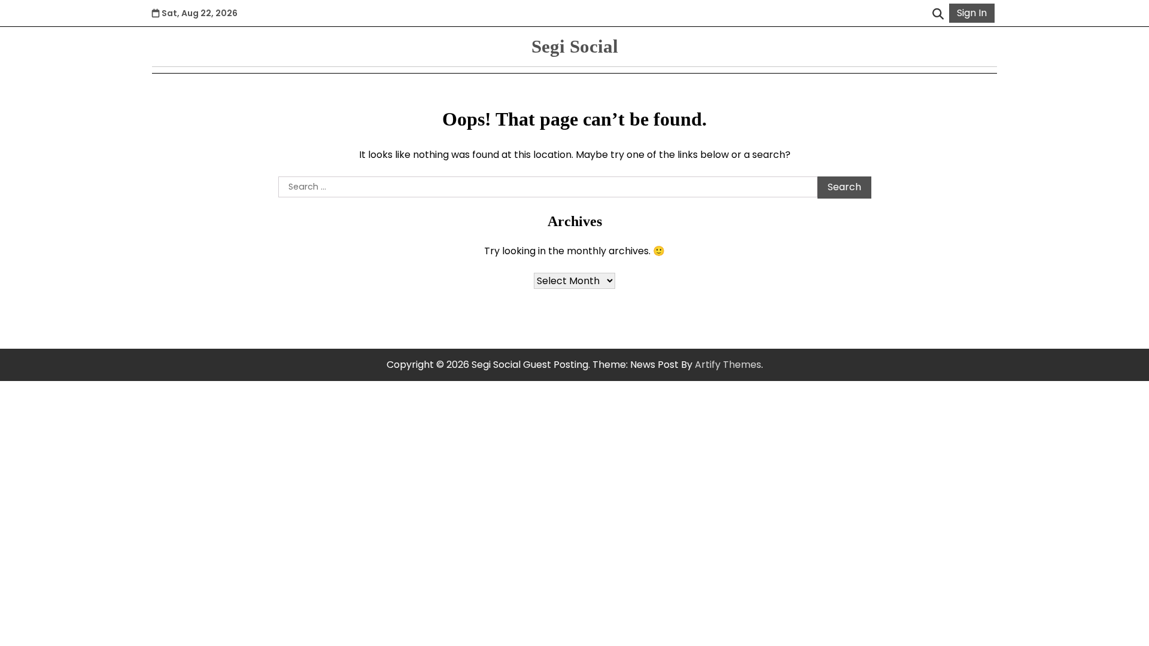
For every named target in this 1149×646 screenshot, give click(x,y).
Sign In (972, 13)
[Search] (938, 13)
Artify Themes (728, 364)
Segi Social (574, 46)
